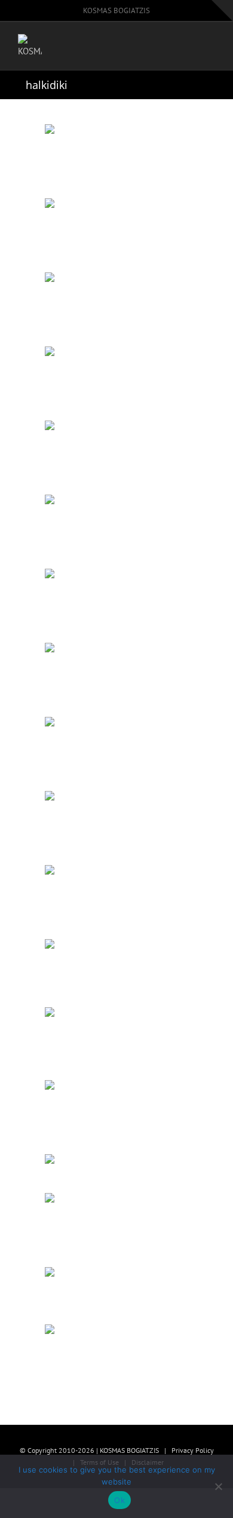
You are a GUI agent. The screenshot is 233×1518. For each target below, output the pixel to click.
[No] (218, 1486)
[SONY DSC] (116, 530)
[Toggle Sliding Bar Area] (222, 11)
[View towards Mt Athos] (116, 1359)
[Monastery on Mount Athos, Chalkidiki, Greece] (116, 678)
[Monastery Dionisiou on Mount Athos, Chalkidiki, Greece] (116, 456)
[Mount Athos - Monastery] (116, 1172)
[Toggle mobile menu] (210, 48)
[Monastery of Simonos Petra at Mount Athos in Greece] (116, 382)
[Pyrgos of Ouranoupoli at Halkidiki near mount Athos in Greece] (116, 753)
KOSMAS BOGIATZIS (116, 10)
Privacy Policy (192, 1450)
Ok (119, 1500)
